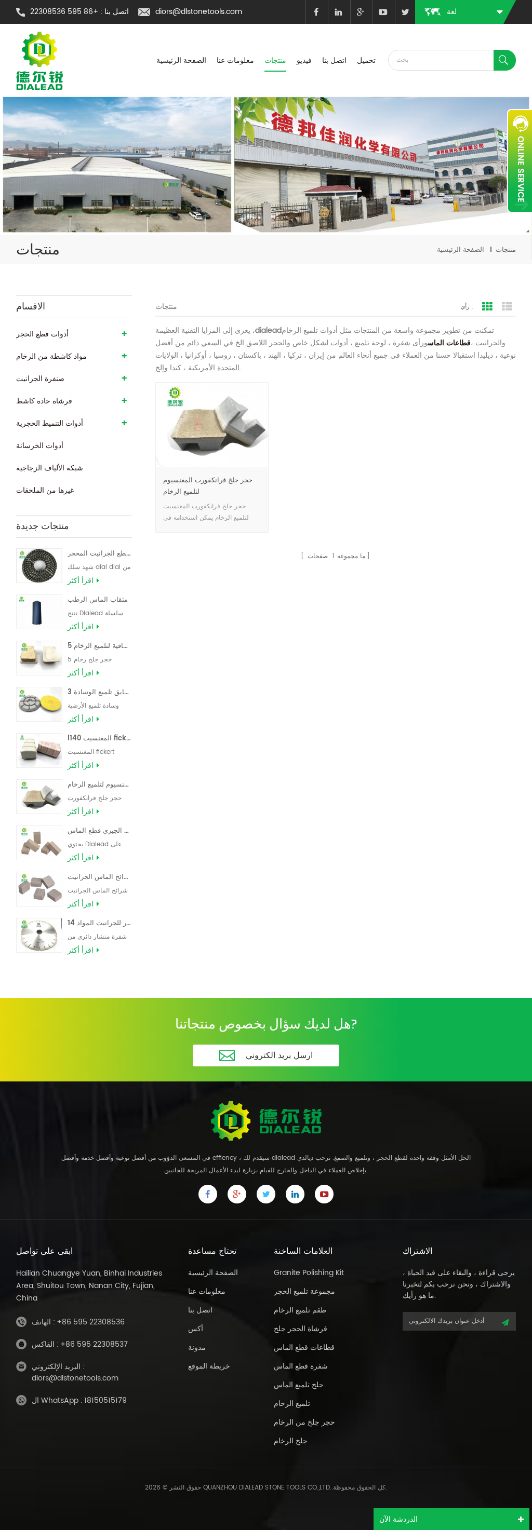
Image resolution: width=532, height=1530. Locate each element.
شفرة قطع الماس (301, 1366)
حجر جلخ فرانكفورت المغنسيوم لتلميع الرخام (100, 784)
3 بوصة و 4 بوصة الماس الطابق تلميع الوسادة (100, 692)
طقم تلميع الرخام (300, 1310)
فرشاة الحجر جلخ (300, 1329)
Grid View (487, 307)
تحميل (366, 60)
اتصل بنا (334, 60)
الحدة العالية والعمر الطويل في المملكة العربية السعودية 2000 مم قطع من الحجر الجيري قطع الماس (100, 830)
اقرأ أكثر (81, 581)
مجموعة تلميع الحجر (304, 1291)
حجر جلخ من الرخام (304, 1422)
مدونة (197, 1347)
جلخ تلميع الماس (299, 1385)
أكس (195, 1329)
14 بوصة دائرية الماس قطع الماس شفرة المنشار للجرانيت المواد (100, 923)
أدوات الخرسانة (39, 446)
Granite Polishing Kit (309, 1273)
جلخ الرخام (291, 1441)
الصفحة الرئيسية (181, 60)
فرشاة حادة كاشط (44, 401)
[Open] (519, 161)
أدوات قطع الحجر (42, 334)
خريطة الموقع (209, 1366)
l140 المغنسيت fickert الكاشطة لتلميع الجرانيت (100, 738)
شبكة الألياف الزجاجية (49, 468)
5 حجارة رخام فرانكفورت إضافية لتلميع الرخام (100, 646)
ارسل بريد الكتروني (279, 1055)
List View (507, 307)
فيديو (304, 60)
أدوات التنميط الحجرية (49, 423)
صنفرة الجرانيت (40, 379)
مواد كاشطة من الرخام (51, 356)
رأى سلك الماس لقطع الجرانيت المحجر (100, 553)
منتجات (275, 60)
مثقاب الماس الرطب (98, 599)
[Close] (519, 218)
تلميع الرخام (292, 1404)
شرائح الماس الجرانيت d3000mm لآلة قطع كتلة (100, 877)
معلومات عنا (235, 60)
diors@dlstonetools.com (198, 12)
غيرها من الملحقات (45, 490)
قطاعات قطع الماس (304, 1347)
